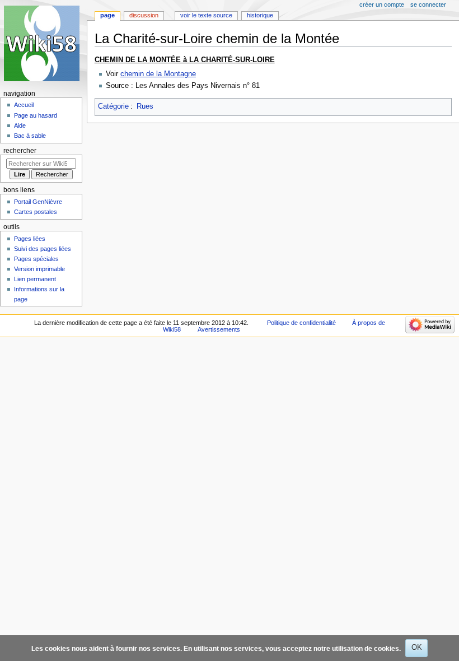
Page (107, 15)
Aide (20, 125)
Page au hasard (35, 115)
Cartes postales (35, 211)
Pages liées (29, 238)
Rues (145, 106)
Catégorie (113, 106)
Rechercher (19, 150)
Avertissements (219, 329)
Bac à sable (30, 135)
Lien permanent (35, 279)
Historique (260, 15)
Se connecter (428, 4)
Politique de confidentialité (301, 322)
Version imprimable (39, 269)
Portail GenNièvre (38, 201)
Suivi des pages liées (42, 248)
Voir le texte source (206, 15)
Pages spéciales (36, 258)
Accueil (24, 104)
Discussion (143, 15)
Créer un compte (381, 4)
